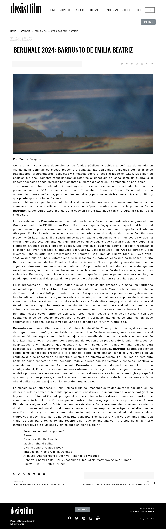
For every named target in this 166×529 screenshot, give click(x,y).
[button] (148, 22)
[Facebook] (69, 518)
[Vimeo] (91, 518)
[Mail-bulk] (98, 518)
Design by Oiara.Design (147, 519)
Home (13, 31)
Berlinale (25, 31)
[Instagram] (84, 518)
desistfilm (26, 10)
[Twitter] (76, 518)
